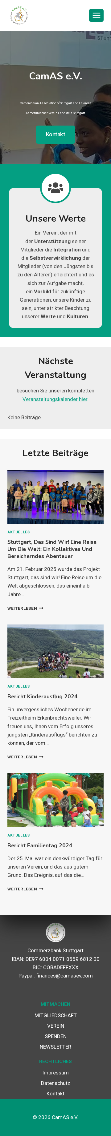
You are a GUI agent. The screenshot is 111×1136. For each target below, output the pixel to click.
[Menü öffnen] (96, 15)
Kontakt (55, 1093)
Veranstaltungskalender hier (55, 399)
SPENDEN (56, 1036)
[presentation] (55, 497)
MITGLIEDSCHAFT (56, 1015)
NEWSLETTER (55, 1047)
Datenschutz (55, 1083)
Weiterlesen (24, 608)
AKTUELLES (18, 532)
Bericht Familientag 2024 (39, 845)
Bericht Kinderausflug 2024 (42, 696)
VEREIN (55, 1026)
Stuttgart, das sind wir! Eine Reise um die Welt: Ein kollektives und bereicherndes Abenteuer (52, 549)
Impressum (55, 1073)
